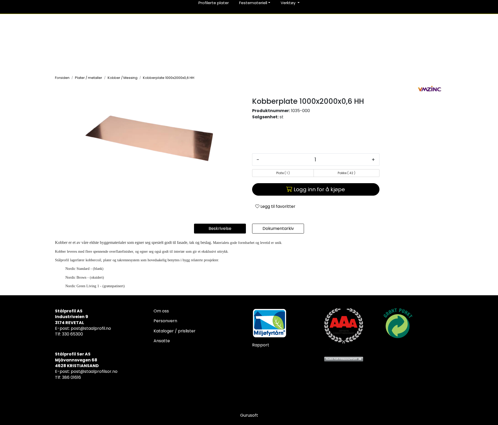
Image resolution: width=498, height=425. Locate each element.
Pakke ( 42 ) (346, 173)
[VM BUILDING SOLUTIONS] (429, 89)
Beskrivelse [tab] (220, 228)
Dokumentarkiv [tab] (278, 228)
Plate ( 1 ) (283, 173)
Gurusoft (249, 415)
